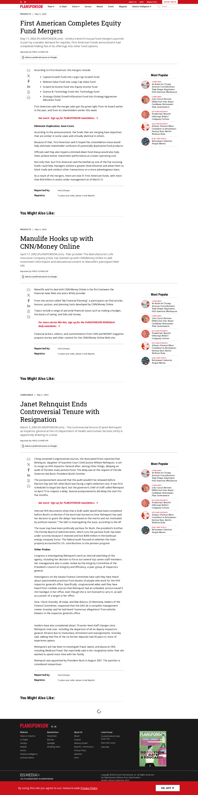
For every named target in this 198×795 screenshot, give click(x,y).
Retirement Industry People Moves (162, 142)
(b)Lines (50, 739)
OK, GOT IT (167, 788)
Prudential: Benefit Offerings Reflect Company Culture (161, 116)
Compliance (157, 82)
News (50, 7)
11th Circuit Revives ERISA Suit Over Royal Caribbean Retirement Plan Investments (162, 103)
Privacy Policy (80, 750)
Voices (75, 7)
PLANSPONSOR (46, 778)
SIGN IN (166, 2)
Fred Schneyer (40, 52)
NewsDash (52, 736)
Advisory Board (80, 743)
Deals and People (159, 139)
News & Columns (27, 736)
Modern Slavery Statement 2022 (115, 780)
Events (111, 7)
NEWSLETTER (152, 2)
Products (25, 14)
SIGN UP (173, 2)
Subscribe (105, 747)
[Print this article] (28, 97)
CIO (21, 778)
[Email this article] (28, 70)
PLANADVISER (31, 778)
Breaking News (53, 746)
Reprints (91, 195)
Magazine (123, 7)
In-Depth (63, 7)
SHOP (142, 2)
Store (76, 757)
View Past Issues (108, 743)
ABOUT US (132, 2)
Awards (100, 7)
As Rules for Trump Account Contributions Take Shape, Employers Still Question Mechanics (164, 88)
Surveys (88, 7)
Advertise (78, 754)
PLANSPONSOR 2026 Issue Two (110, 737)
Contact (77, 739)
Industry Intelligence (141, 7)
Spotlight (51, 743)
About (76, 736)
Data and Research (160, 111)
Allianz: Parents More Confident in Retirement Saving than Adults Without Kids (164, 130)
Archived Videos (27, 757)
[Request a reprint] (28, 92)
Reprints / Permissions (84, 746)
